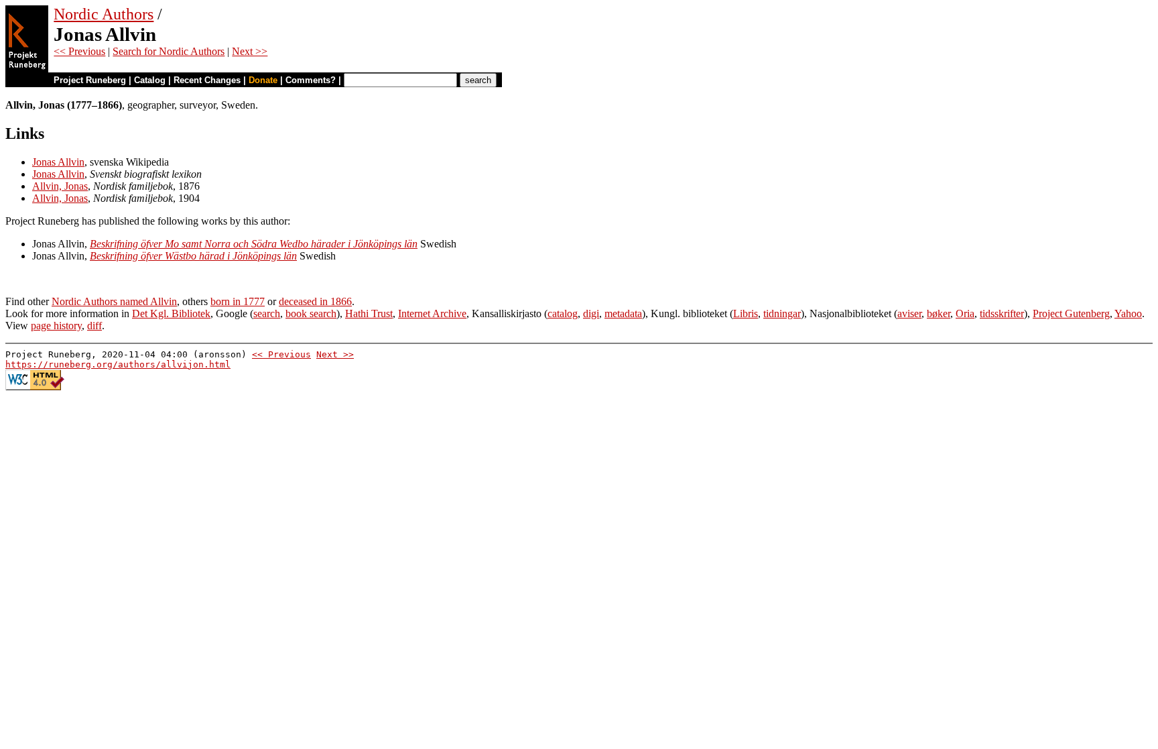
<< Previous (79, 51)
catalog (563, 313)
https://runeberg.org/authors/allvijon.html (118, 364)
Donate (263, 80)
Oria (965, 313)
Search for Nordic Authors (168, 51)
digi (591, 313)
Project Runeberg (90, 80)
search (266, 313)
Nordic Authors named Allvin (114, 301)
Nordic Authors (103, 14)
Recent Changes (207, 80)
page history (56, 325)
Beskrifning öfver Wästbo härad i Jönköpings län (193, 256)
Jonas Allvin (58, 162)
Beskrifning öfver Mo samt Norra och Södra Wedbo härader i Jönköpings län (253, 243)
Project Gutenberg (1071, 313)
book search (310, 313)
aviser (909, 313)
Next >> (249, 51)
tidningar (782, 313)
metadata (623, 313)
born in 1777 (237, 301)
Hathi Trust (369, 313)
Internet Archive (432, 313)
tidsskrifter (1002, 313)
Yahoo (1128, 313)
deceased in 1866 (315, 301)
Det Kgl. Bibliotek (171, 313)
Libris (745, 313)
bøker (938, 313)
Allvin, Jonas (60, 186)
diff (94, 325)
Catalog (150, 80)
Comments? (310, 80)
